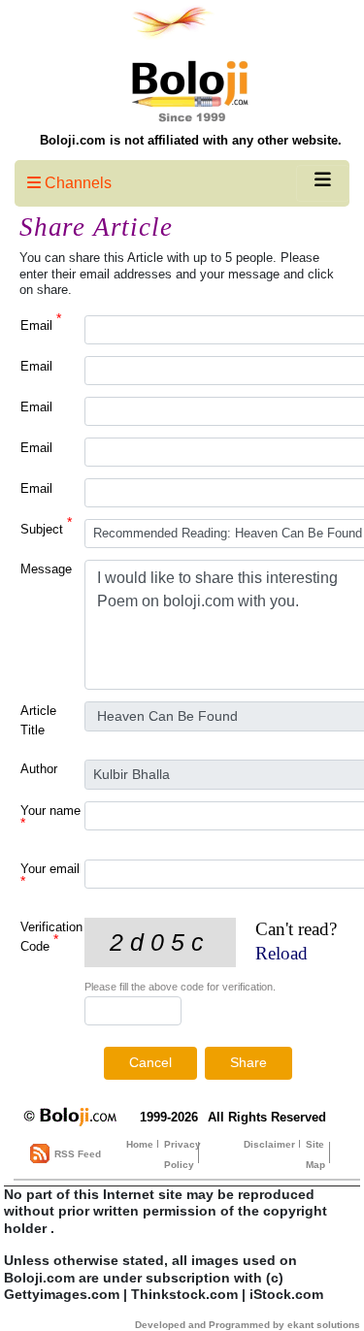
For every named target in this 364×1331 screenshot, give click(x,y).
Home (139, 1144)
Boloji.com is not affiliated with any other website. (191, 140)
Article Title (38, 720)
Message (46, 569)
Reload (281, 953)
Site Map (315, 1154)
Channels (76, 183)
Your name (50, 816)
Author (38, 769)
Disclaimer (269, 1144)
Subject (46, 528)
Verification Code (51, 937)
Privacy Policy (182, 1154)
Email (40, 324)
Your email (50, 875)
